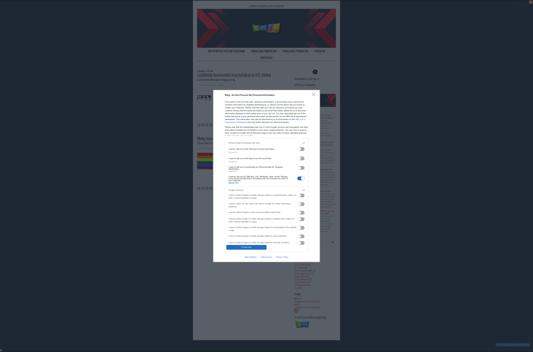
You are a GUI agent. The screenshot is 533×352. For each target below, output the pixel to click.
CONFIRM (246, 247)
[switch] (301, 149)
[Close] (314, 95)
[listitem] (266, 142)
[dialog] (266, 176)
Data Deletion (251, 257)
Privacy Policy (282, 257)
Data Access (266, 257)
